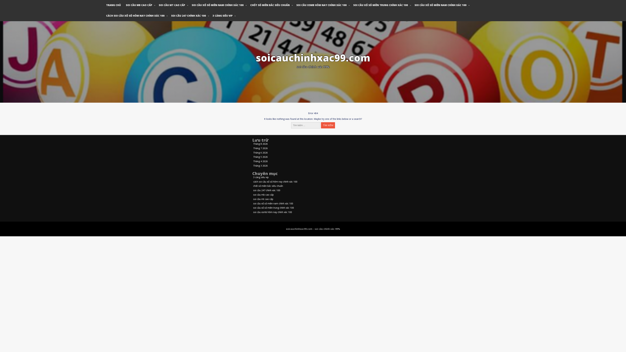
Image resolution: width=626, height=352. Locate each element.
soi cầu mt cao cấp (172, 5)
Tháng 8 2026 (260, 144)
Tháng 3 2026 (260, 165)
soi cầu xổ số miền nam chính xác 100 (218, 5)
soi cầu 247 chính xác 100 (188, 15)
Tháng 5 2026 (260, 157)
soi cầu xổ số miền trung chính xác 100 (380, 5)
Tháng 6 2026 (260, 152)
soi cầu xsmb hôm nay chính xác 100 (321, 5)
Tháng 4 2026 (260, 161)
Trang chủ (113, 5)
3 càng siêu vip (222, 15)
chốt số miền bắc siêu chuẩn (270, 5)
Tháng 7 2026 (260, 148)
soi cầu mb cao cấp (139, 5)
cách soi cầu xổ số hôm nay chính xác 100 (135, 15)
